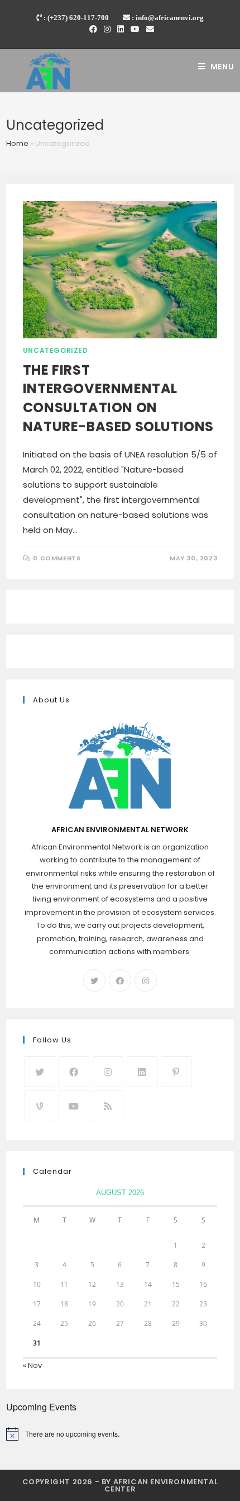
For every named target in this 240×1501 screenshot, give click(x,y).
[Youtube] (135, 29)
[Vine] (40, 1106)
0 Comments (56, 558)
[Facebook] (93, 29)
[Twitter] (94, 980)
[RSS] (108, 1106)
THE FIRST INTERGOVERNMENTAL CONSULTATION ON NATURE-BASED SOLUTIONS (118, 398)
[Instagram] (107, 29)
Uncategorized (55, 350)
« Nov (32, 1365)
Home (17, 143)
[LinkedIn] (120, 29)
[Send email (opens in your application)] (148, 29)
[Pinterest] (176, 1071)
